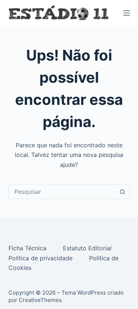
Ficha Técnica (28, 248)
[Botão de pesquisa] (123, 192)
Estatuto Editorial (88, 248)
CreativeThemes (40, 299)
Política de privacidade (41, 258)
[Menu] (126, 13)
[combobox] (62, 191)
